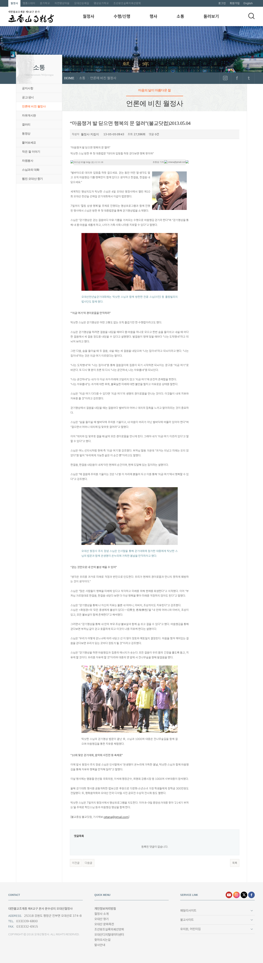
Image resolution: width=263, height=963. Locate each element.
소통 (180, 16)
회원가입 (235, 3)
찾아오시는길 (102, 940)
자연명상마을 (62, 3)
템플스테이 (29, 3)
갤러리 (26, 124)
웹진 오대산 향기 (32, 178)
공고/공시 (28, 97)
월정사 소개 (101, 914)
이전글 (76, 863)
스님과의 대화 (30, 169)
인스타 (236, 895)
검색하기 (251, 16)
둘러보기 (211, 16)
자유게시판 (29, 115)
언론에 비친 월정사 (34, 106)
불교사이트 (187, 920)
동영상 (26, 133)
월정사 (14, 3)
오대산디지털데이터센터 (109, 935)
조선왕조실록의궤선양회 (127, 3)
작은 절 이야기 (31, 151)
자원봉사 (27, 160)
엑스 (244, 895)
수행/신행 (122, 16)
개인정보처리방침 (105, 909)
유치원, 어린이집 (190, 929)
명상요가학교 (101, 3)
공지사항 (27, 88)
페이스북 (237, 78)
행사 (153, 16)
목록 (234, 863)
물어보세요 (29, 142)
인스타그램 (225, 78)
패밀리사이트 (188, 911)
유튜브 (229, 895)
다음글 (88, 863)
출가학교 (45, 3)
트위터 (249, 78)
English (248, 3)
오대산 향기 (101, 919)
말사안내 (99, 945)
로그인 (222, 3)
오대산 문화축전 (104, 924)
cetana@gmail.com (116, 817)
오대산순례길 (81, 3)
